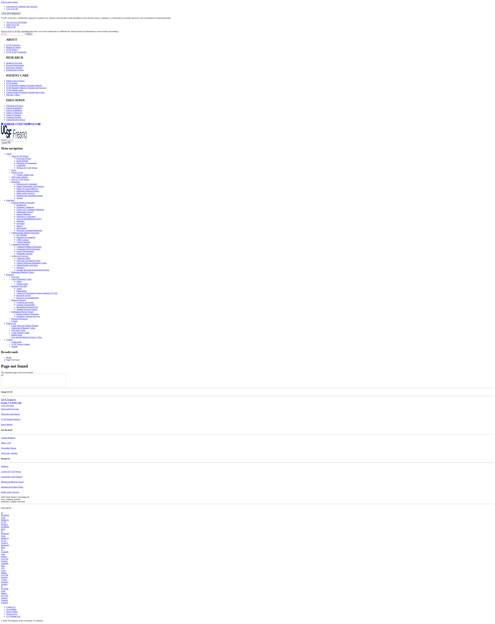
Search (4, 140)
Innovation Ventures (14, 68)
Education (10, 200)
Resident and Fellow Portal (12, 487)
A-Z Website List (13, 616)
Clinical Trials (22, 284)
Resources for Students (25, 237)
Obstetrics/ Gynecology (26, 216)
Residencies (21, 205)
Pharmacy (20, 268)
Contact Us (10, 607)
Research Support (18, 300)
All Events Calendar (19, 177)
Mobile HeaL (16, 335)
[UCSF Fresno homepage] (14, 137)
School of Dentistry (14, 108)
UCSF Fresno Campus (20, 344)
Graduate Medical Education (23, 203)
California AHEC (23, 258)
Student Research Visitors (26, 309)
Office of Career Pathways (27, 189)
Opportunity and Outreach (11, 477)
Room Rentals (22, 161)
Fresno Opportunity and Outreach (30, 186)
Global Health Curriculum (27, 265)
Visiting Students (23, 242)
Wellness (4, 466)
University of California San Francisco (22, 6)
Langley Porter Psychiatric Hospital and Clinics (25, 92)
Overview (15, 277)
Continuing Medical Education (29, 247)
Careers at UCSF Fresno (11, 471)
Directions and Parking (10, 414)
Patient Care (11, 323)
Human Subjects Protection (27, 314)
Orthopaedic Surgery (25, 212)
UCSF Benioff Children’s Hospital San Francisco (26, 88)
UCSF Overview (13, 45)
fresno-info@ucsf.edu (10, 409)
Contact (14, 321)
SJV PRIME (21, 235)
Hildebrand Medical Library (27, 191)
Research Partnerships (15, 65)
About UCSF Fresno (19, 156)
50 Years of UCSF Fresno (27, 168)
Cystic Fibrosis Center (20, 333)
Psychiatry (20, 223)
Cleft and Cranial (18, 330)
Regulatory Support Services (28, 316)
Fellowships (21, 228)
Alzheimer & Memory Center (23, 328)
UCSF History (12, 50)
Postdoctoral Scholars (15, 70)
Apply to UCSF (12, 25)
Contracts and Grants (25, 302)
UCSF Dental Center (14, 90)
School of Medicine (14, 110)
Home (8, 357)
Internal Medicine (23, 214)
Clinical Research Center (21, 279)
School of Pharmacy (14, 113)
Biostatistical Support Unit (27, 307)
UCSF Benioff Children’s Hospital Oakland (24, 85)
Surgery (19, 226)
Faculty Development (25, 251)
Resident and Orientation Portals (29, 196)
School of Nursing (13, 115)
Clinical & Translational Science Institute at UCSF (36, 293)
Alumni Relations (8, 438)
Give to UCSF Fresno (20, 179)
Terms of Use (11, 614)
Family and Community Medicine (30, 209)
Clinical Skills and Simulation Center (31, 263)
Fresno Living (17, 172)
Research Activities (19, 286)
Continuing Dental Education (28, 249)
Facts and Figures (23, 158)
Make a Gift (6, 443)
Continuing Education (20, 244)
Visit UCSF (11, 27)
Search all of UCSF (60, 31)
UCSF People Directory (11, 419)
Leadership (21, 165)
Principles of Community (26, 163)
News (13, 170)
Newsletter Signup (8, 448)
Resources (15, 182)
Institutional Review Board (22, 312)
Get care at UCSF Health (16, 22)
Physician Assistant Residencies (29, 230)
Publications (21, 291)
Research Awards (23, 295)
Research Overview (14, 63)
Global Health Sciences (15, 120)
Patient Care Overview (15, 81)
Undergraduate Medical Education (25, 233)
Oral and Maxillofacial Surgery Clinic (26, 337)
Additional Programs (19, 256)
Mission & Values (13, 47)
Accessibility (11, 609)
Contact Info (16, 342)
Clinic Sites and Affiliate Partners (24, 326)
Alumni (19, 198)
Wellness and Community (26, 184)
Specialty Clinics (13, 95)
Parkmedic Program (24, 254)
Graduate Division (13, 117)
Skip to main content (9, 2)
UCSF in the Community (16, 52)
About (8, 154)
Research (10, 274)
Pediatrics (20, 221)
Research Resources (19, 319)
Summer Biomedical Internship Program (32, 270)
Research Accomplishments (27, 298)
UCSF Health (11, 83)
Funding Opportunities (25, 305)
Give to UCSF (12, 9)
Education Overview (14, 106)
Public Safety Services (25, 193)
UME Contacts (22, 240)
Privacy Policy (12, 612)
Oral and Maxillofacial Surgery (29, 219)
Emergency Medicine (25, 207)
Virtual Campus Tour (25, 175)
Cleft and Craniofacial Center (28, 261)
